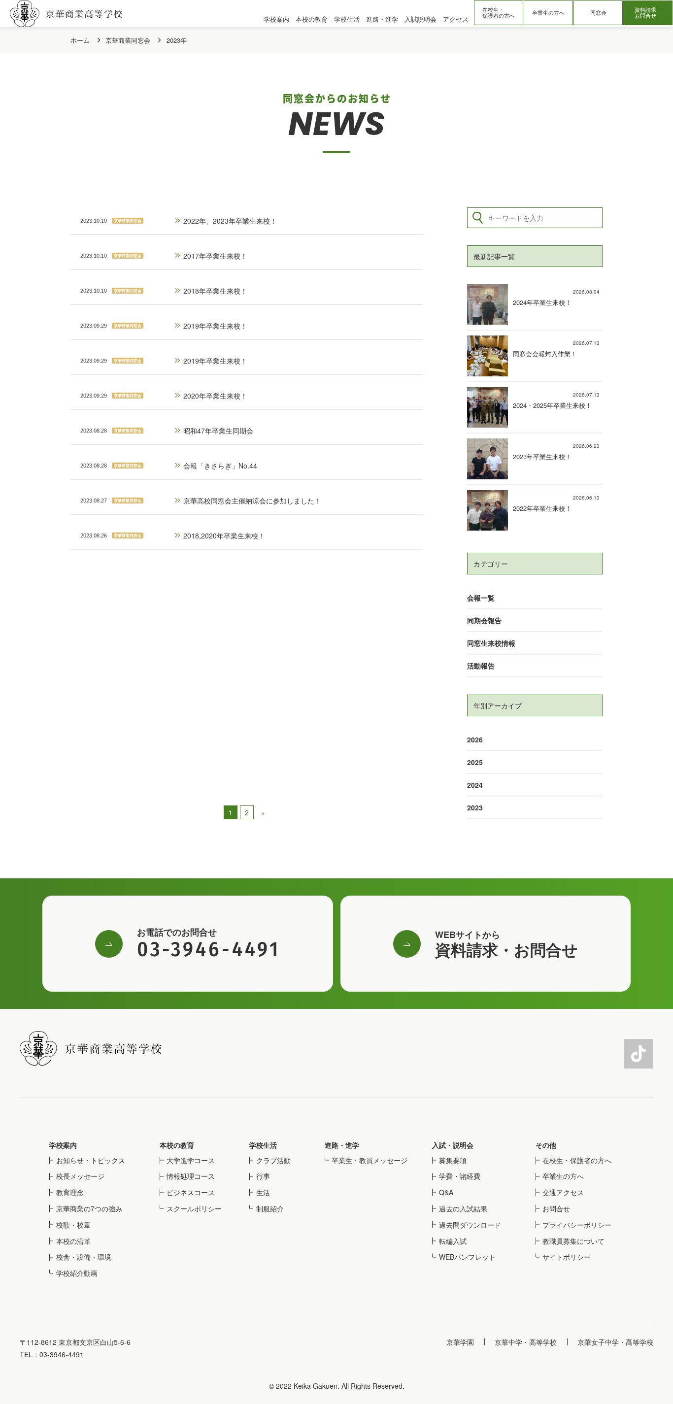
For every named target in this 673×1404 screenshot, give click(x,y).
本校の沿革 (73, 1241)
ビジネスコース (191, 1192)
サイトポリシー (566, 1257)
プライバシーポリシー (576, 1225)
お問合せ (556, 1208)
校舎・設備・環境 (83, 1257)
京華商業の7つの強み (89, 1208)
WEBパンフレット (467, 1257)
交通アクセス (563, 1192)
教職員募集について (573, 1241)
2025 (475, 762)
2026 (475, 739)
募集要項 (453, 1160)
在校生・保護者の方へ (498, 12)
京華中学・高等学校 (526, 1342)
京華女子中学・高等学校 (615, 1342)
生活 (263, 1192)
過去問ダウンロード (470, 1225)
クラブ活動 (273, 1160)
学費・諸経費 (459, 1176)
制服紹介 (270, 1208)
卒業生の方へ (548, 12)
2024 (475, 785)
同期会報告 (484, 620)
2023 (475, 807)
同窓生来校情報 (491, 643)
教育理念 (70, 1192)
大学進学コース (191, 1160)
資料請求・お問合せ (648, 12)
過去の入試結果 (463, 1208)
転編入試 (453, 1241)
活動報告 (481, 665)
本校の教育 (177, 1145)
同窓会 (598, 12)
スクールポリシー (194, 1208)
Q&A (446, 1192)
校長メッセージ (80, 1176)
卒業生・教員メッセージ (369, 1160)
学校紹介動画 (77, 1273)
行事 (263, 1176)
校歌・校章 (73, 1225)
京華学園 (460, 1342)
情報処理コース (191, 1176)
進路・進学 (342, 1145)
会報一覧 (481, 597)
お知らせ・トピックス (90, 1160)
